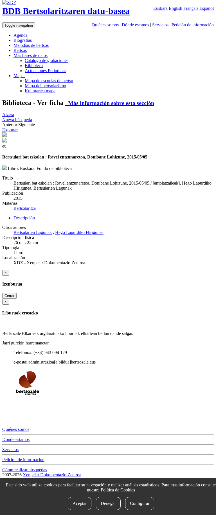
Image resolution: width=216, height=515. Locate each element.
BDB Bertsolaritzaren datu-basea (66, 11)
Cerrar (9, 296)
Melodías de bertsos (31, 45)
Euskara (160, 8)
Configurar (139, 503)
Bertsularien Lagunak (33, 232)
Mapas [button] (19, 75)
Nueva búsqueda (17, 119)
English (175, 8)
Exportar (10, 129)
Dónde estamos (135, 24)
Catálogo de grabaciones (46, 60)
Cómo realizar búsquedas (24, 469)
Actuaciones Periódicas (45, 70)
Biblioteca (34, 65)
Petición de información (193, 24)
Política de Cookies (118, 490)
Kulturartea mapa (40, 90)
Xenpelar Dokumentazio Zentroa (52, 474)
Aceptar (80, 503)
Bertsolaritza (25, 208)
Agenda (21, 35)
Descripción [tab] (24, 217)
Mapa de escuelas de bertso (49, 80)
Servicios (160, 24)
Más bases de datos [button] (31, 55)
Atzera (8, 114)
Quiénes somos (105, 24)
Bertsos (20, 50)
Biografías (23, 40)
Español (206, 8)
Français (190, 8)
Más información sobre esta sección (109, 103)
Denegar (108, 503)
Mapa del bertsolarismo (45, 85)
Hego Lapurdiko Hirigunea (79, 232)
